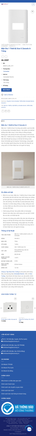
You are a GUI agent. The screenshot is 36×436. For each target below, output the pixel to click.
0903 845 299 (7, 345)
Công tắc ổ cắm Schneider (13, 101)
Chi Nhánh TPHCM (6, 364)
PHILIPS (26, 423)
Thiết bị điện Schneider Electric (11, 44)
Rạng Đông (26, 422)
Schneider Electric (19, 274)
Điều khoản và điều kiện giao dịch (11, 381)
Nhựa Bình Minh (11, 419)
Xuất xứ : (5, 74)
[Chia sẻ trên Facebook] (2, 111)
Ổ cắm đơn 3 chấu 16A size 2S (9, 319)
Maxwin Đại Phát (13, 423)
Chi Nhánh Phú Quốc (7, 368)
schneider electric (22, 105)
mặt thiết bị (14, 105)
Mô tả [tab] (2, 121)
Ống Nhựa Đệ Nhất (27, 421)
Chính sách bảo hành (7, 390)
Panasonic (14, 422)
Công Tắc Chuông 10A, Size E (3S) (26, 320)
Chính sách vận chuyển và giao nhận (12, 387)
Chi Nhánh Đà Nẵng (7, 371)
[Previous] (1, 311)
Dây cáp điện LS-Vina (9, 421)
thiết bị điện (29, 105)
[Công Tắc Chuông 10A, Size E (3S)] (27, 306)
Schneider (6, 71)
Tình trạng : (6, 80)
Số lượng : (5, 85)
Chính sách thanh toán (8, 384)
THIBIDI (20, 422)
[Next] (35, 311)
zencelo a (3, 107)
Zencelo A (12, 46)
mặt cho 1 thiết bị (8, 105)
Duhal (21, 423)
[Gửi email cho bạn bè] (8, 111)
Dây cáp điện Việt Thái (24, 418)
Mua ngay (6, 90)
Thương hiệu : (6, 69)
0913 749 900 (7, 339)
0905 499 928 (7, 351)
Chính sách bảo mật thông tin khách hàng (13, 394)
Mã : (4, 63)
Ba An (8, 422)
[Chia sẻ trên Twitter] (5, 111)
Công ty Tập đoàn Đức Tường (10, 272)
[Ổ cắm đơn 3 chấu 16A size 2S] (9, 306)
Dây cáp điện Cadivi (10, 418)
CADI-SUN (18, 421)
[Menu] (33, 4)
